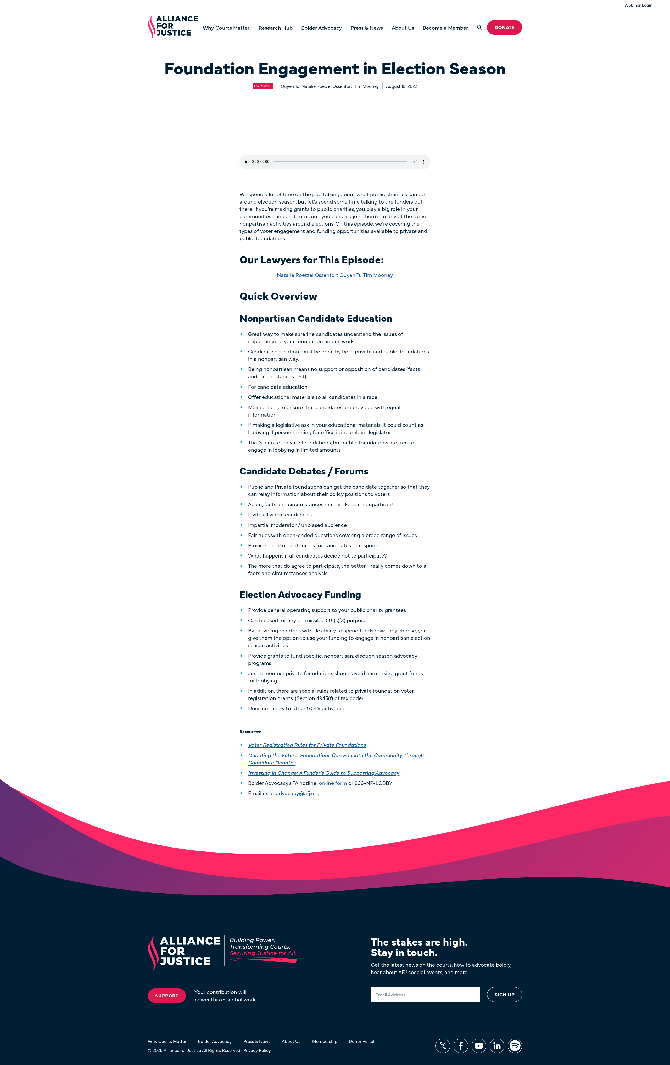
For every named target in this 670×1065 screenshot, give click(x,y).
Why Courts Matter (226, 27)
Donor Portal (361, 1041)
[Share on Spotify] (515, 1046)
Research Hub (276, 27)
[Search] (479, 27)
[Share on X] (443, 1046)
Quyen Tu (351, 274)
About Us (403, 27)
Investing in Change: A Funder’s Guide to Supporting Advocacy (323, 772)
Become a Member (445, 27)
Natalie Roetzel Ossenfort (307, 274)
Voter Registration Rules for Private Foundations (307, 744)
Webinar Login (638, 5)
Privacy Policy (257, 1050)
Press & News (367, 27)
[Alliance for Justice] (173, 27)
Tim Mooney (378, 274)
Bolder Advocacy (321, 27)
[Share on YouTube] (479, 1046)
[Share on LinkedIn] (497, 1046)
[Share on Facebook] (461, 1046)
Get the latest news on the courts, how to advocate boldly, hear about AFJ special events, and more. (441, 968)
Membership (324, 1041)
